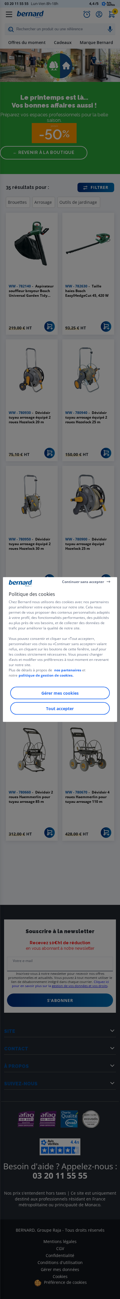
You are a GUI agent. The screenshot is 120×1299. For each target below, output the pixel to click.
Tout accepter (60, 708)
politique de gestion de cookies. (46, 675)
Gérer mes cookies (60, 693)
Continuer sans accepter (83, 581)
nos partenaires (67, 670)
